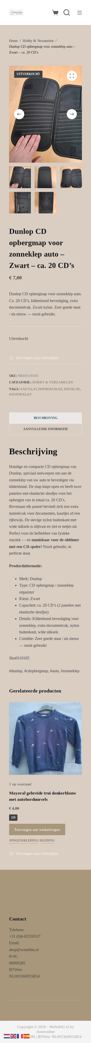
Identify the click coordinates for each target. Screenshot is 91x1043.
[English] (13, 1036)
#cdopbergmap (48, 389)
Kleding (47, 840)
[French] (20, 1036)
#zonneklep (20, 394)
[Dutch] (7, 1036)
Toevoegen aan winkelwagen (37, 830)
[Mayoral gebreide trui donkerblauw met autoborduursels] (45, 738)
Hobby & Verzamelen (52, 382)
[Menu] (79, 12)
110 (13, 817)
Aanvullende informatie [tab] (45, 429)
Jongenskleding (23, 840)
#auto (26, 389)
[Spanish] (27, 1036)
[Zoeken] (66, 12)
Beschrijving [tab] (45, 418)
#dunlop (72, 389)
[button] (33, 358)
